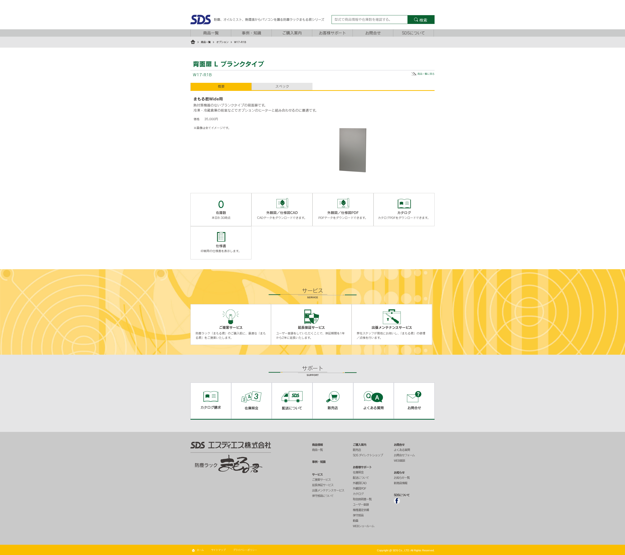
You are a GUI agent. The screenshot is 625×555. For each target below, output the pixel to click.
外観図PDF (359, 488)
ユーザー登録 (361, 504)
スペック (282, 86)
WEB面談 (399, 460)
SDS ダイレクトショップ (368, 455)
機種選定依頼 (361, 509)
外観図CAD (359, 482)
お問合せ (373, 33)
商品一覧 (211, 33)
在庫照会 (358, 472)
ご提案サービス (321, 479)
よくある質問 (402, 449)
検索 (423, 20)
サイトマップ (218, 550)
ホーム (200, 550)
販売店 (357, 449)
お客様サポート (332, 33)
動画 (355, 520)
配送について (361, 477)
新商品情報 (400, 482)
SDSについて (413, 33)
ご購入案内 (292, 33)
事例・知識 (251, 33)
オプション (222, 42)
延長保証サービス (322, 484)
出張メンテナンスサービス (328, 490)
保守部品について (322, 495)
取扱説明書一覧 (362, 499)
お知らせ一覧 (402, 477)
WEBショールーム (363, 525)
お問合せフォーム (404, 455)
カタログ (358, 493)
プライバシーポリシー (245, 550)
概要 (221, 86)
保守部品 (358, 515)
